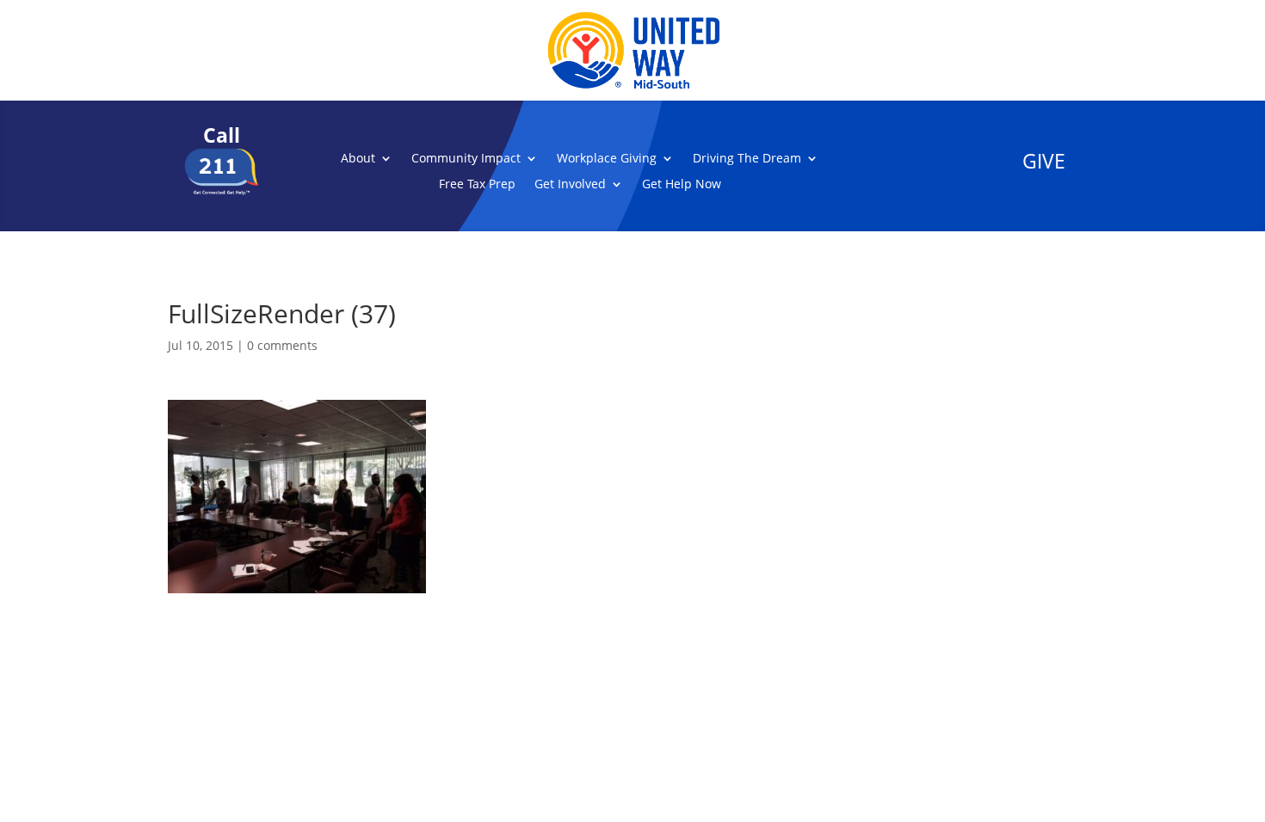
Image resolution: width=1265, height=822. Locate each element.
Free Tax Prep (477, 185)
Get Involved (570, 185)
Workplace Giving (607, 159)
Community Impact (466, 159)
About (358, 159)
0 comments (282, 345)
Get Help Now (681, 185)
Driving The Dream (747, 159)
